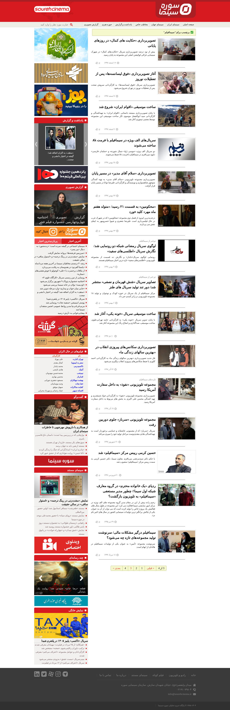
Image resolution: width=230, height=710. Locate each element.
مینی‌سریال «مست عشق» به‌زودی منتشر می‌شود (61, 659)
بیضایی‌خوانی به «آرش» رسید (71, 313)
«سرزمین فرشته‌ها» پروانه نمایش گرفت (66, 253)
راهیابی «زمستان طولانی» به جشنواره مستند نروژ (61, 523)
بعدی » (116, 568)
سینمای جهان (157, 24)
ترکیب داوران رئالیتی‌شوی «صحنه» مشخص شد (62, 648)
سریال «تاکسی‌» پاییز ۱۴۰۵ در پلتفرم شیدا (65, 299)
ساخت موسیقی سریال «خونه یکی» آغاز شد (125, 313)
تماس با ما (105, 675)
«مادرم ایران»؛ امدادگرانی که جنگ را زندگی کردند (61, 449)
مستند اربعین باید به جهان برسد (70, 446)
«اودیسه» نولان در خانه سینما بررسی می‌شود (64, 285)
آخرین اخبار (74, 241)
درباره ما (121, 675)
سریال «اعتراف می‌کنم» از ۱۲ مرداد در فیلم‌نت (63, 663)
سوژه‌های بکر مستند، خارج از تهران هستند (65, 442)
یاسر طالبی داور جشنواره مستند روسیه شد (64, 526)
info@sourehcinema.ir (179, 694)
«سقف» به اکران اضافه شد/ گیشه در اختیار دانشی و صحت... (61, 156)
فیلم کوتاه (158, 675)
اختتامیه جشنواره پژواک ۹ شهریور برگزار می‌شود (62, 281)
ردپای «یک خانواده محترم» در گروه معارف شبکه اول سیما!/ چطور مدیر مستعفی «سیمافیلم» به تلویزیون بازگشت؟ (126, 491)
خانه (193, 675)
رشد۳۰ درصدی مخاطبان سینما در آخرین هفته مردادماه (60, 263)
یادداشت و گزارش (123, 24)
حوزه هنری (107, 24)
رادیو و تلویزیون (177, 675)
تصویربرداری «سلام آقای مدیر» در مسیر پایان (124, 173)
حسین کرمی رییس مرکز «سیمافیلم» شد (127, 453)
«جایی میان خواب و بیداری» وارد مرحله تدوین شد (62, 288)
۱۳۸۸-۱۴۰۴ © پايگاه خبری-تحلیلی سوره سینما (177, 705)
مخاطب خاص (142, 24)
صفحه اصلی (188, 24)
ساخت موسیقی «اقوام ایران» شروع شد (127, 107)
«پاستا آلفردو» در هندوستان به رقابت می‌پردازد (63, 267)
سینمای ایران (173, 24)
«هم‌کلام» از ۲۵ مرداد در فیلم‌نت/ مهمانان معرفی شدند (59, 644)
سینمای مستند (139, 675)
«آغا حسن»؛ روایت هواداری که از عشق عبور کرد (62, 453)
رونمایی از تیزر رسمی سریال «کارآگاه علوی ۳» (63, 277)
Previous (37, 206)
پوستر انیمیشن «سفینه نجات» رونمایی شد (65, 302)
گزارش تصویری (91, 24)
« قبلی (150, 568)
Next (84, 206)
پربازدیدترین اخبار (47, 241)
